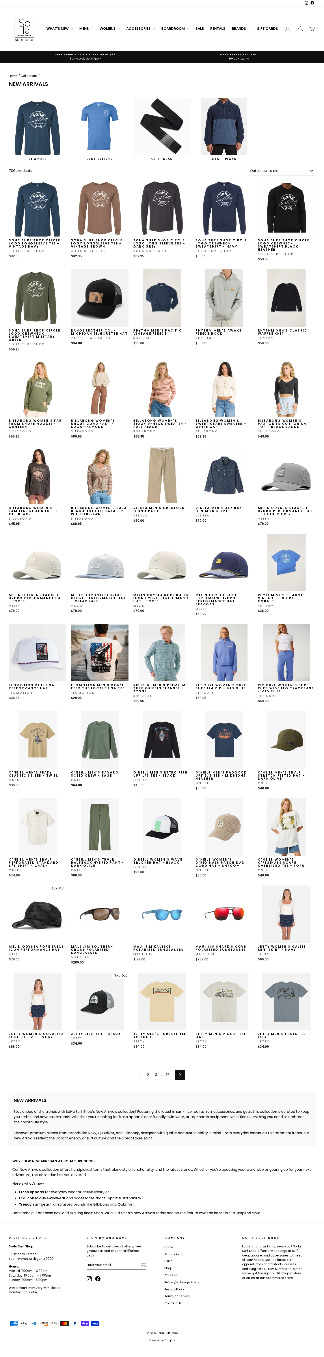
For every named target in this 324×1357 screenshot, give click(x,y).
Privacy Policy (174, 1289)
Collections (29, 76)
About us (171, 1275)
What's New (57, 28)
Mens (84, 28)
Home (13, 76)
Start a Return (174, 1254)
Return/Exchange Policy (181, 1282)
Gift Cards (267, 28)
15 (167, 1074)
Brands (239, 28)
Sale (200, 28)
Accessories (138, 28)
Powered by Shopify (162, 1340)
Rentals (217, 28)
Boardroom (173, 28)
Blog (167, 1268)
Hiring (168, 1261)
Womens (108, 28)
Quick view (37, 232)
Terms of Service (177, 1296)
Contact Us (172, 1303)
